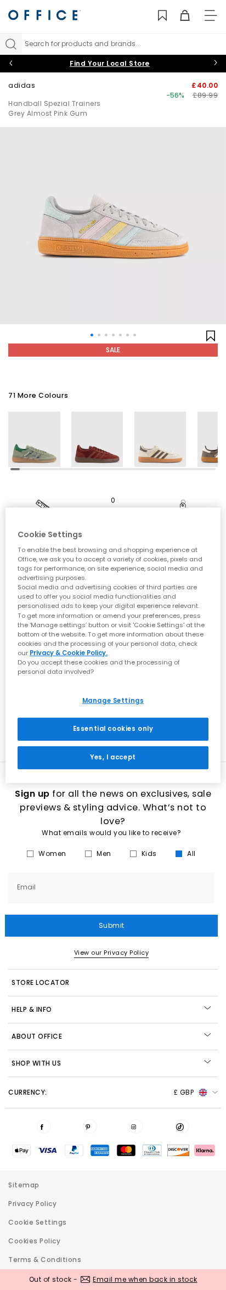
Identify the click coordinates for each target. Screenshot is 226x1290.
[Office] (44, 15)
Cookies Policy (34, 1241)
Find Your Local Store (110, 63)
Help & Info (32, 1009)
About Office (37, 1036)
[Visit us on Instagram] (136, 1126)
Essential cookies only (113, 728)
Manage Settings (113, 700)
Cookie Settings (37, 1222)
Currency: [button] (101, 1092)
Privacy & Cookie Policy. (69, 653)
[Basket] (178, 15)
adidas (21, 85)
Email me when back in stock (145, 1279)
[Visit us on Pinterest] (90, 1126)
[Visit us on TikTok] (182, 1126)
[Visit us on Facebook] (44, 1126)
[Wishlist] (156, 15)
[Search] (11, 43)
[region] (112, 644)
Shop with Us (36, 1063)
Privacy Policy (32, 1203)
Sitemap (23, 1185)
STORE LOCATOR (41, 982)
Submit (112, 925)
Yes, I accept (112, 757)
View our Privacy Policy (111, 952)
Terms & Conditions (44, 1259)
